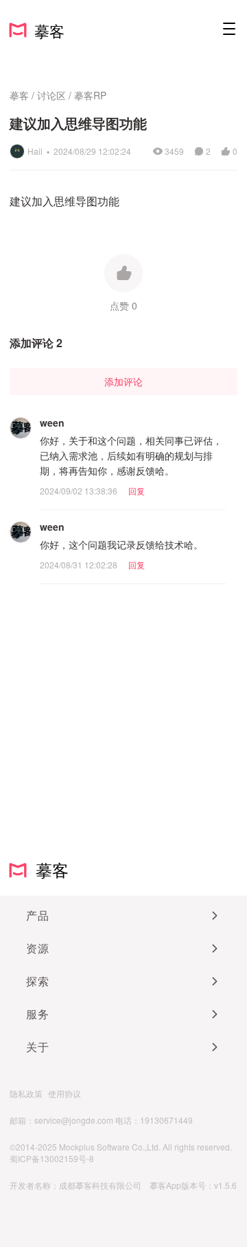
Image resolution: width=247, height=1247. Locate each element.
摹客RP (90, 95)
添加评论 (123, 381)
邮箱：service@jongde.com (61, 1120)
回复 (136, 490)
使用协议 (64, 1093)
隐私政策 (26, 1093)
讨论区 (51, 95)
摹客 (19, 95)
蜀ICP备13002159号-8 (52, 1158)
